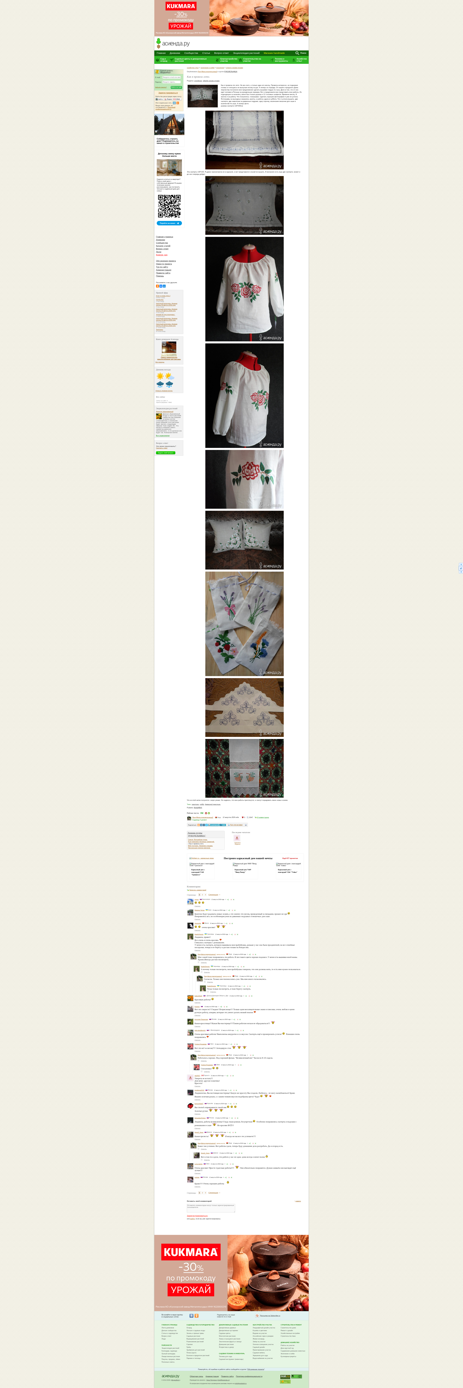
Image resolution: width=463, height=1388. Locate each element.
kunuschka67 (199, 1104)
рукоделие (220, 68)
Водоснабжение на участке (263, 1358)
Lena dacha (198, 1164)
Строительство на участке (252, 60)
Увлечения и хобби (287, 1354)
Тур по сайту (162, 267)
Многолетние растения (227, 1336)
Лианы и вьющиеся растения (229, 1339)
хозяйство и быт (193, 68)
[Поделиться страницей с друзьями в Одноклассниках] (198, 825)
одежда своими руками (234, 68)
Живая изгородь (259, 1339)
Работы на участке (287, 1345)
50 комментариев (263, 817)
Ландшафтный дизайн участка (264, 1328)
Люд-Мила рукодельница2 (207, 72)
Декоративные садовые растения (233, 1325)
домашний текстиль (213, 804)
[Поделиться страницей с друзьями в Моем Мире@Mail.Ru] (204, 825)
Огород (189, 1328)
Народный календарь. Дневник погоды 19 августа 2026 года (166, 304)
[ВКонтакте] (160, 286)
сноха (197, 899)
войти (192, 1219)
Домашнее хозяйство (290, 1342)
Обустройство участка (262, 1325)
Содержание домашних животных (293, 1351)
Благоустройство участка (228, 60)
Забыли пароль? (161, 87)
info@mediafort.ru (241, 1383)
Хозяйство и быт (302, 60)
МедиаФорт (175, 1380)
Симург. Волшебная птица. (198, 840)
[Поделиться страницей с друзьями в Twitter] (206, 825)
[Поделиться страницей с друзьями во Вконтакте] (201, 825)
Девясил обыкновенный (164, 412)
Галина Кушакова (201, 1044)
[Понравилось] (234, 900)
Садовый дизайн (259, 1347)
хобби (202, 804)
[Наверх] (461, 564)
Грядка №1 (159, 300)
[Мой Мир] (164, 286)
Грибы (189, 1347)
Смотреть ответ (161, 448)
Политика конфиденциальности (249, 1376)
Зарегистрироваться (197, 1216)
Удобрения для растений (196, 1350)
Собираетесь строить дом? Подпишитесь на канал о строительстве (168, 141)
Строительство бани (288, 1336)
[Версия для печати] (246, 825)
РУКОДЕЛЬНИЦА (230, 72)
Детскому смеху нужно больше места (169, 155)
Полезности (167, 1345)
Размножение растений (195, 1342)
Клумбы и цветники (260, 1330)
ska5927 (197, 1076)
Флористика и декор (226, 1347)
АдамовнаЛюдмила (237, 843)
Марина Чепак (199, 910)
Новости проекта (164, 264)
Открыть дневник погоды (164, 391)
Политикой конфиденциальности (165, 108)
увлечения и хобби (207, 68)
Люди (158, 252)
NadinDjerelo (199, 934)
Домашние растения (226, 1344)
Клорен (197, 1007)
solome (197, 1177)
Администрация (163, 270)
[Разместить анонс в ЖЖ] (222, 825)
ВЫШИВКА (198, 808)
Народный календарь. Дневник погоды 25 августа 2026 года (166, 310)
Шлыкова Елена (200, 1118)
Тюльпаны (159, 329)
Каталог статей (163, 246)
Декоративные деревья (227, 1328)
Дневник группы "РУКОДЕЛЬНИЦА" (197, 834)
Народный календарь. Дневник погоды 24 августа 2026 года (166, 319)
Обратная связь (196, 1376)
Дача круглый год (287, 1348)
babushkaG (198, 996)
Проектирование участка (262, 1350)
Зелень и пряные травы (195, 1333)
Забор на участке (259, 1342)
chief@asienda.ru (223, 1380)
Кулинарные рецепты (288, 1356)
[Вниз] (461, 572)
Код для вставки (236, 825)
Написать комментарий (197, 890)
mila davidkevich (200, 1030)
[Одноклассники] (157, 286)
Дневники (175, 53)
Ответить (197, 906)
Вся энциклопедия (163, 436)
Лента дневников (168, 1328)
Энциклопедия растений (246, 53)
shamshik (198, 923)
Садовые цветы (224, 1333)
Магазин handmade (274, 53)
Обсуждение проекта (166, 261)
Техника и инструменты (281, 60)
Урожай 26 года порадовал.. (165, 315)
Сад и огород (163, 60)
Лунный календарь (168, 1354)
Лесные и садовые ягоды (196, 1330)
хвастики (195, 804)
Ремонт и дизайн (287, 1330)
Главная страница (164, 237)
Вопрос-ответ (221, 53)
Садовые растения (193, 1336)
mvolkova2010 (199, 1090)
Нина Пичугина (211, 1380)
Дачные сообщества (169, 1330)
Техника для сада (225, 1356)
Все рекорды (160, 362)
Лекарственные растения (171, 1356)
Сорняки (190, 1344)
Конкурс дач (161, 255)
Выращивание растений (195, 1339)
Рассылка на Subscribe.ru (270, 1316)
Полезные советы (168, 1362)
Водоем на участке (260, 1333)
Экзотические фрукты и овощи (230, 1342)
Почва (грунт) (191, 1353)
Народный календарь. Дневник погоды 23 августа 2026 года (166, 325)
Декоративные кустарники (228, 1330)
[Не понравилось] (231, 900)
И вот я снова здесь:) (163, 296)
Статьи (206, 53)
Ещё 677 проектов (290, 858)
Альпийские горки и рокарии (263, 1336)
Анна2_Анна (199, 1132)
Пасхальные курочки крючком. (199, 848)
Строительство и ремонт (291, 1325)
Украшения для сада (260, 1355)
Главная (161, 53)
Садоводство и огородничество (200, 1325)
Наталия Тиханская (201, 1019)
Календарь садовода (169, 1351)
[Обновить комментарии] (461, 568)
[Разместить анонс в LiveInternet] (213, 825)
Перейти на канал (167, 223)
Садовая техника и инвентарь (232, 1353)
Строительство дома (288, 1328)
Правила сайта (163, 273)
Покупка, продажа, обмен (171, 1359)
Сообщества (191, 53)
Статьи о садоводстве (170, 1333)
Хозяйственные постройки (290, 1333)
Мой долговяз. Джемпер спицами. (200, 846)
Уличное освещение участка (263, 1344)
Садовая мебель (259, 1353)
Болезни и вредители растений (198, 1355)
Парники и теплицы (194, 1358)
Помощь (160, 276)
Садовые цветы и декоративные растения (191, 60)
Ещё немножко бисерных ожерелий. (201, 842)
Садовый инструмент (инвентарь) (231, 1359)
